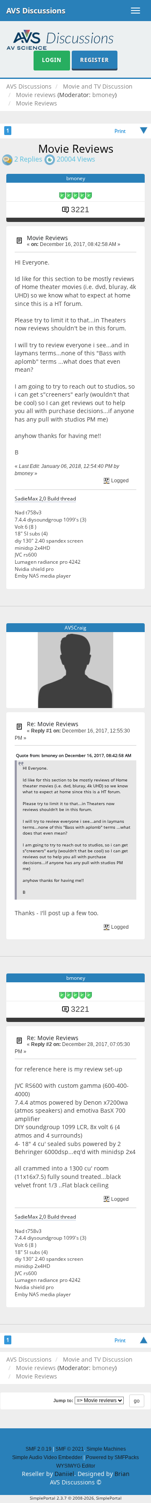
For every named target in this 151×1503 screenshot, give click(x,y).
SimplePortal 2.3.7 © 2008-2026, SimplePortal (76, 1498)
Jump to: (63, 1400)
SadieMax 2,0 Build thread (45, 498)
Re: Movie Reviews (52, 724)
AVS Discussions (35, 10)
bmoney (103, 95)
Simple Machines (106, 1449)
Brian (122, 1474)
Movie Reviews (47, 238)
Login (52, 60)
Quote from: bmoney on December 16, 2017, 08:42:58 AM (73, 755)
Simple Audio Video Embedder (47, 1457)
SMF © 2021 (69, 1449)
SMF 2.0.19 (39, 1449)
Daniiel (64, 1474)
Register (94, 60)
